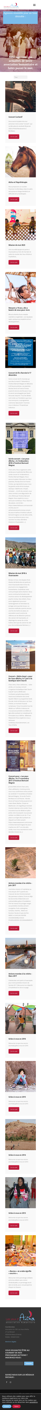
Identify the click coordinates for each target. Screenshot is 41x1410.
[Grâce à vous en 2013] (20, 1192)
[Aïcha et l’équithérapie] (20, 161)
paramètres (34, 1402)
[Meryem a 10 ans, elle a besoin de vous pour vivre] (20, 287)
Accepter (6, 1406)
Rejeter (16, 1406)
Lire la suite (13, 137)
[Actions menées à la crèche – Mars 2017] (20, 953)
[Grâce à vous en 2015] (20, 1076)
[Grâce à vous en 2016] (20, 1018)
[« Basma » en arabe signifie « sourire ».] (20, 1250)
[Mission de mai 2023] (20, 224)
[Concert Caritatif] (20, 96)
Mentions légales (10, 1342)
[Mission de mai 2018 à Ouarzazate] (20, 552)
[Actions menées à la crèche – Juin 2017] (20, 862)
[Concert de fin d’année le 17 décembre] (20, 352)
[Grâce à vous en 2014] (20, 1134)
